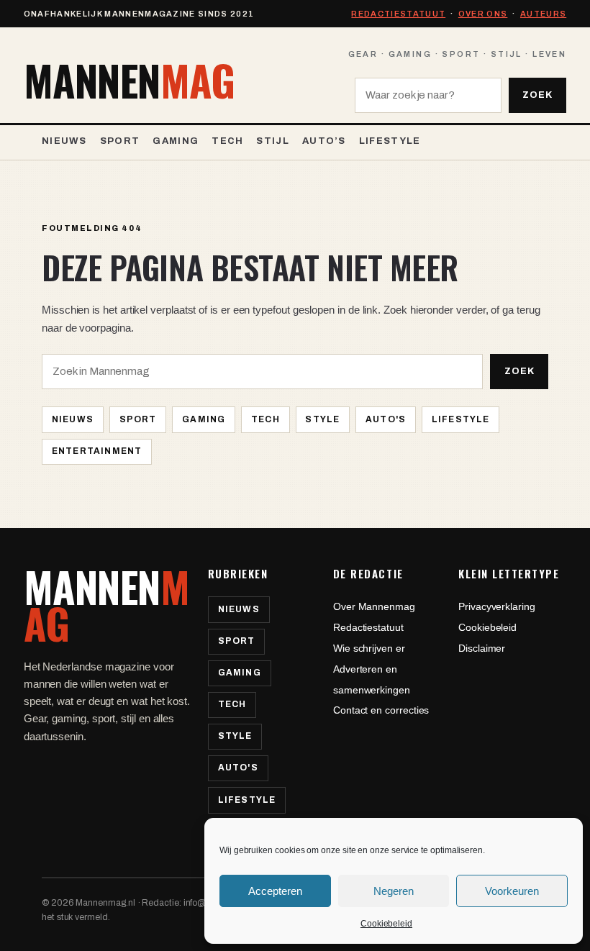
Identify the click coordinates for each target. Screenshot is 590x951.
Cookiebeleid (386, 924)
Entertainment (97, 451)
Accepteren (275, 891)
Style (322, 419)
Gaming (203, 419)
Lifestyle (461, 419)
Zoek (537, 95)
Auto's (386, 419)
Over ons (483, 13)
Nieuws (73, 419)
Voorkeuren (512, 891)
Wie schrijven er (369, 648)
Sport (138, 419)
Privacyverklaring (496, 606)
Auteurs (543, 13)
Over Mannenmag (374, 606)
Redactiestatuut (398, 13)
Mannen (129, 80)
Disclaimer (481, 648)
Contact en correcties (381, 710)
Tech (265, 419)
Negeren (393, 891)
